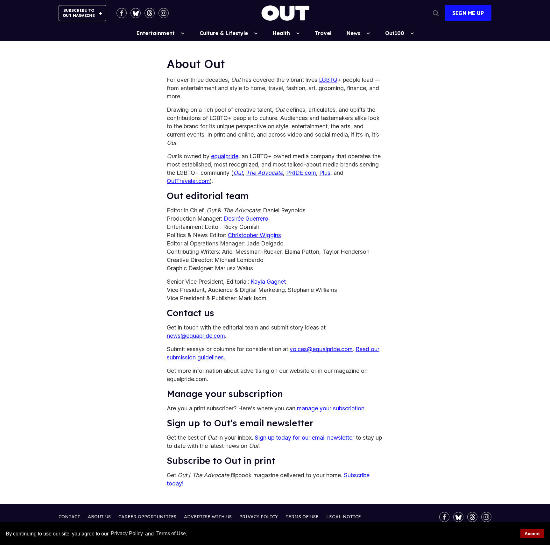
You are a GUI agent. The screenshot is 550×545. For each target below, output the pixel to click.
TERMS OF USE (302, 517)
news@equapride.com (196, 335)
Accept (532, 533)
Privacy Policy (127, 533)
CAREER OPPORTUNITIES (147, 517)
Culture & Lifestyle (224, 33)
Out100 (394, 33)
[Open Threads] (150, 13)
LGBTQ (328, 79)
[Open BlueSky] (135, 13)
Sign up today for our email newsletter (304, 437)
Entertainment (156, 33)
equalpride (224, 156)
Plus (324, 172)
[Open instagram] (164, 13)
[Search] (436, 13)
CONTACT (69, 517)
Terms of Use (171, 533)
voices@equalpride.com (321, 349)
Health (281, 33)
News (353, 33)
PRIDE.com (301, 172)
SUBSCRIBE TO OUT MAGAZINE (79, 13)
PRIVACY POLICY (258, 517)
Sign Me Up (468, 13)
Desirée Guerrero (246, 218)
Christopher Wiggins (254, 235)
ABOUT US (99, 517)
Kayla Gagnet (268, 281)
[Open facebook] (121, 13)
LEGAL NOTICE (343, 517)
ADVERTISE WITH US (208, 517)
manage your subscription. (331, 408)
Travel (323, 33)
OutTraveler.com (188, 181)
